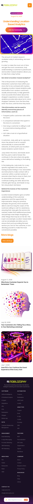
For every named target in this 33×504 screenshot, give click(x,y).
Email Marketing (6, 436)
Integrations (5, 403)
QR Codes (20, 442)
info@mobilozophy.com (8, 493)
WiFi (18, 428)
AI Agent (4, 400)
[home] (9, 5)
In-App (19, 416)
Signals (19, 448)
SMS (18, 425)
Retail (3, 468)
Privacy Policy (21, 468)
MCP (18, 436)
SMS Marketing (6, 445)
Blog (18, 476)
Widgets (4, 415)
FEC (3, 459)
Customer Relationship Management (7, 426)
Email (18, 413)
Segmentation (21, 445)
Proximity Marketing (7, 442)
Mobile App (5, 418)
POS (3, 409)
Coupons (19, 394)
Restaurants (5, 465)
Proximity (19, 422)
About (18, 459)
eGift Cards (20, 400)
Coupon (19, 410)
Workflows (20, 451)
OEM (3, 471)
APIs (3, 406)
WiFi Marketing (5, 448)
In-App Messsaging (7, 439)
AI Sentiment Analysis (7, 397)
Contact (19, 462)
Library (19, 482)
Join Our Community (15, 30)
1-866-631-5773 (6, 490)
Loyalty (19, 403)
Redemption (5, 412)
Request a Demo (21, 465)
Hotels (3, 462)
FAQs (18, 479)
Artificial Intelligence (7, 394)
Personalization (21, 439)
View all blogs (7, 241)
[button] (30, 5)
